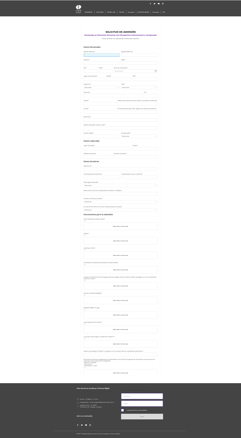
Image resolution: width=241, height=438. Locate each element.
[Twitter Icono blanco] (154, 4)
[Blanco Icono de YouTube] (159, 4)
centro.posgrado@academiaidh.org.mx (102, 402)
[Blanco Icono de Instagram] (163, 4)
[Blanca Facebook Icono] (150, 4)
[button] (88, 12)
